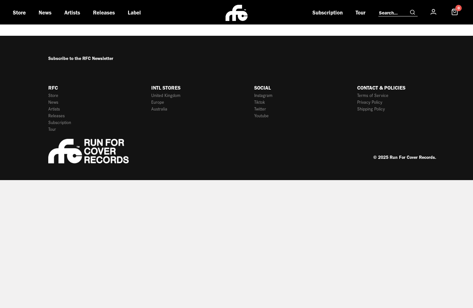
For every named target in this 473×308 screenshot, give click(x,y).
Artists (72, 12)
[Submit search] (412, 12)
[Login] (433, 12)
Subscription (327, 12)
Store (19, 12)
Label (134, 12)
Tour (361, 12)
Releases (104, 12)
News (45, 12)
